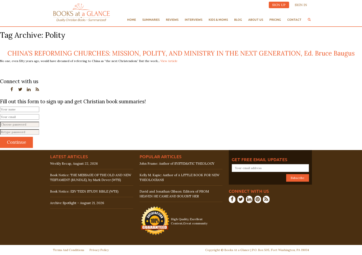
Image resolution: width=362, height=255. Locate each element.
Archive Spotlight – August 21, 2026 (77, 203)
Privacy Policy (99, 250)
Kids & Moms (218, 19)
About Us (255, 19)
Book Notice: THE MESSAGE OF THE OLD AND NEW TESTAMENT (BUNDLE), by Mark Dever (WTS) (90, 177)
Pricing (275, 19)
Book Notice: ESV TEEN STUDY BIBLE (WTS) (84, 191)
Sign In (301, 5)
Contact (294, 19)
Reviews (172, 19)
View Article (168, 61)
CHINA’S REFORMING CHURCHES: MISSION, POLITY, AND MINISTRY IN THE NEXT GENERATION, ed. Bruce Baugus (181, 53)
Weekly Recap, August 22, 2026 (74, 164)
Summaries (151, 19)
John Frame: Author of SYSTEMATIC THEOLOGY (177, 164)
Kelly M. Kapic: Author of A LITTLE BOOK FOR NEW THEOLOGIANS (179, 177)
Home (131, 19)
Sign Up (279, 5)
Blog (238, 19)
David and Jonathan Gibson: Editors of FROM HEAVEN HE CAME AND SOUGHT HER (174, 193)
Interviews (193, 19)
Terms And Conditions (68, 250)
